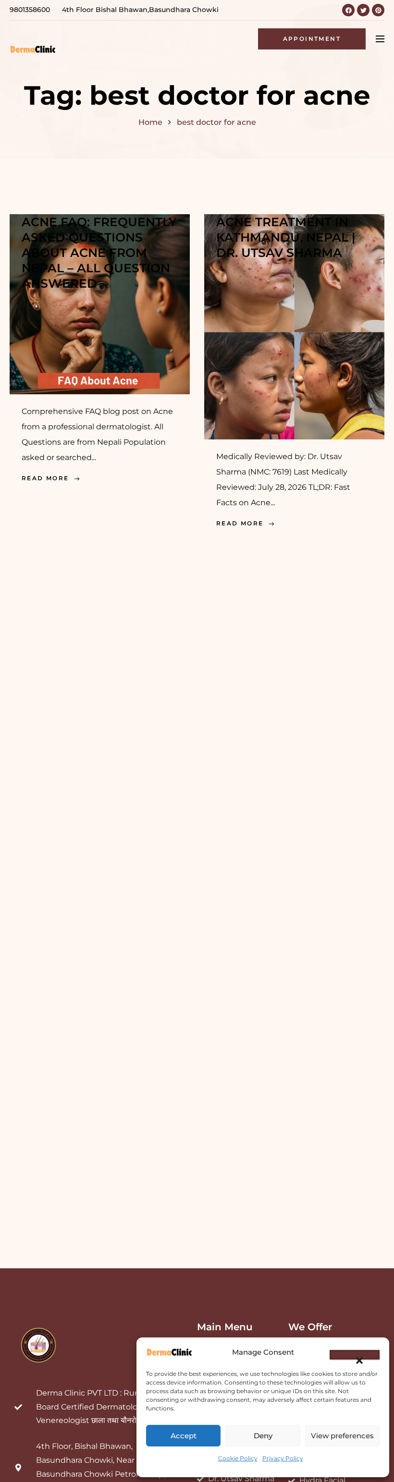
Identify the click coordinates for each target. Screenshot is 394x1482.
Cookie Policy (238, 1458)
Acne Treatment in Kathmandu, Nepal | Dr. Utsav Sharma (286, 237)
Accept (184, 1435)
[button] (355, 1355)
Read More (45, 478)
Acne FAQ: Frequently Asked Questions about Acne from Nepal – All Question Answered (99, 253)
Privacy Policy (282, 1458)
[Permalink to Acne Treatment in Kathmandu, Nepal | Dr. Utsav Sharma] (294, 325)
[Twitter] (363, 10)
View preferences (342, 1435)
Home (150, 122)
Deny (263, 1435)
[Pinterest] (378, 10)
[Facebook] (348, 10)
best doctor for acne (216, 122)
